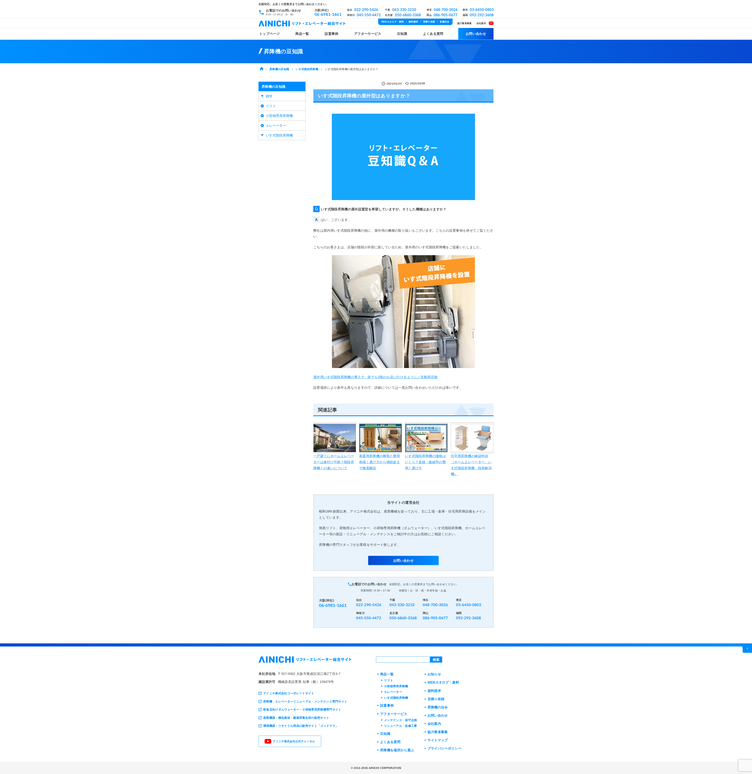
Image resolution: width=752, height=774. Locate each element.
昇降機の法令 (438, 707)
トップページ (269, 34)
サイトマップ (438, 740)
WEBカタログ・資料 (392, 21)
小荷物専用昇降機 (279, 116)
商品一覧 (302, 34)
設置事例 (331, 34)
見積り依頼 (429, 21)
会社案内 (481, 23)
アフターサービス (367, 34)
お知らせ (434, 674)
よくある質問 (433, 34)
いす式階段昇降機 (279, 135)
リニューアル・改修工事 (400, 725)
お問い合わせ (476, 34)
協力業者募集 (464, 23)
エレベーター (276, 125)
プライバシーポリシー (444, 748)
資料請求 (413, 21)
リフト (271, 106)
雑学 (269, 96)
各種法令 (444, 21)
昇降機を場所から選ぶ (397, 750)
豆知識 (402, 34)
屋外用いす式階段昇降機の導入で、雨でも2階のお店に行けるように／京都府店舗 (375, 377)
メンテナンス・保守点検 (400, 720)
